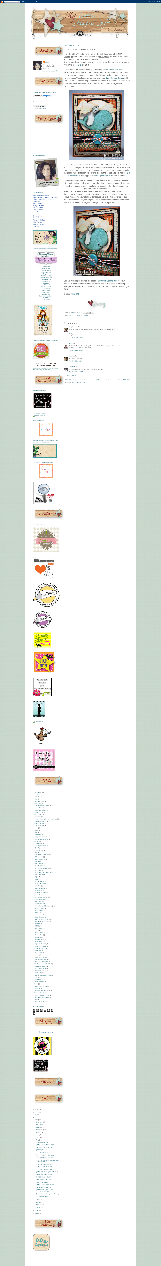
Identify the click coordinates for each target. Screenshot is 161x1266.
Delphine (46, 274)
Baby (36, 799)
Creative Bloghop (39, 823)
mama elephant (39, 863)
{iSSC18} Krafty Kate (42, 1142)
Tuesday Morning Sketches (42, 975)
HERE (78, 65)
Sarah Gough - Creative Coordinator (45, 197)
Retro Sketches (39, 899)
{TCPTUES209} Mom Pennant (45, 1184)
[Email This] (84, 313)
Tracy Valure (72, 327)
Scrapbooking (38, 910)
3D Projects (37, 792)
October (38, 1127)
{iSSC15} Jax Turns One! (43, 1179)
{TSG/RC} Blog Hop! (42, 1182)
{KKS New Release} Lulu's (44, 1167)
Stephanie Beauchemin (46, 296)
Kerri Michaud (37, 222)
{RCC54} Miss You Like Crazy (45, 1155)
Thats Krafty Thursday (40, 957)
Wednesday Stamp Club (41, 990)
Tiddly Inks (37, 973)
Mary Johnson (38, 210)
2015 (36, 1112)
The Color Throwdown (41, 961)
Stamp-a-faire (38, 932)
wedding (37, 988)
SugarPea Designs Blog (41, 195)
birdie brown (38, 803)
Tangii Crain (46, 298)
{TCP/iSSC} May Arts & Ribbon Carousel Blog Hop (45, 1190)
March (38, 1202)
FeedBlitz (43, 108)
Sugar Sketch (38, 941)
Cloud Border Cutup (114, 78)
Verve (36, 984)
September (39, 1130)
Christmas (37, 817)
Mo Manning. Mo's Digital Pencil (44, 872)
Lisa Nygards (46, 288)
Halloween (37, 843)
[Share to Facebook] (90, 313)
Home (97, 379)
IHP (35, 852)
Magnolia (37, 861)
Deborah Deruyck (46, 272)
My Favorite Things (40, 884)
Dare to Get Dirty (39, 825)
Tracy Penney (46, 299)
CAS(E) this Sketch (40, 810)
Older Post (126, 379)
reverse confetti (39, 901)
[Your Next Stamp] (46, 436)
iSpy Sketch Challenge (41, 855)
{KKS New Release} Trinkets (44, 1169)
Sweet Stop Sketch (40, 946)
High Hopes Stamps (40, 846)
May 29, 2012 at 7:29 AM (76, 350)
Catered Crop (38, 812)
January (39, 1207)
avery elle (37, 797)
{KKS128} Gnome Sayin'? (43, 1177)
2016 (36, 1109)
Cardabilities (38, 808)
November (39, 1124)
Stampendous (38, 935)
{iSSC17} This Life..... (42, 1150)
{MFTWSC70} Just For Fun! (44, 1187)
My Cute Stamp (39, 881)
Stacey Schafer (38, 218)
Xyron (36, 999)
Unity (36, 977)
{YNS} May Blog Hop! (42, 1196)
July (37, 1135)
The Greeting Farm (40, 968)
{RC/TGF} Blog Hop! (42, 1152)
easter (36, 830)
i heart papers (38, 850)
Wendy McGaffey (39, 220)
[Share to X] (88, 313)
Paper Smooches (39, 888)
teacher (36, 955)
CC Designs (38, 814)
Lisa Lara (36, 226)
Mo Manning (38, 870)
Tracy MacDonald (39, 212)
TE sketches (38, 953)
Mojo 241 (75, 294)
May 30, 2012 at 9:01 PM (76, 372)
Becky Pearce (46, 268)
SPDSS (36, 926)
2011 (36, 1210)
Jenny (72, 312)
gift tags (36, 841)
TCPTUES (75, 315)
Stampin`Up (38, 937)
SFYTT (36, 912)
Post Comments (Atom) (79, 382)
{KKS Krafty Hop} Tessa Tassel (45, 1157)
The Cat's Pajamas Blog (106, 281)
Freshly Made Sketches (41, 839)
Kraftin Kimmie (38, 859)
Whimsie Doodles (39, 993)
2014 (36, 1115)
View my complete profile (50, 71)
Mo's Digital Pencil (39, 875)
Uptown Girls (38, 979)
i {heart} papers (39, 848)
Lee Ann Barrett (46, 287)
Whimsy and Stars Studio (41, 995)
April (37, 1200)
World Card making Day (41, 997)
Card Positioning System (41, 805)
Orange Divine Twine (104, 176)
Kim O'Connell (38, 208)
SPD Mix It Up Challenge (41, 921)
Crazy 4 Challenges (40, 821)
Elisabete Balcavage (46, 277)
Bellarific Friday (39, 801)
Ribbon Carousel (39, 904)
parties (36, 895)
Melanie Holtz (46, 294)
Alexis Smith (46, 266)
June (38, 1137)
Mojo (70, 315)
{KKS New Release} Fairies (44, 1164)
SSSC (36, 930)
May (37, 1140)
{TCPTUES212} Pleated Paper (45, 1145)
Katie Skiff (72, 367)
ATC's (36, 794)
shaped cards (38, 915)
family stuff (37, 834)
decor (36, 828)
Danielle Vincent (46, 270)
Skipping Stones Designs (42, 919)
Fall (35, 832)
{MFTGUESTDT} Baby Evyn (44, 1147)
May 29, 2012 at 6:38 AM (76, 337)
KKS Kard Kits (38, 857)
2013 (36, 1117)
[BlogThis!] (86, 313)
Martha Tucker (46, 292)
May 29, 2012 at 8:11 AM (76, 361)
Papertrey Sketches (40, 892)
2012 (36, 1120)
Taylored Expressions (40, 948)
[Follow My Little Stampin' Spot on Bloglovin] (42, 97)
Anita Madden (37, 203)
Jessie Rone (46, 281)
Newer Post (67, 379)
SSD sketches (38, 928)
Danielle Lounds (38, 224)
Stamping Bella (39, 939)
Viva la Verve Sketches (41, 986)
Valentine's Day (39, 982)
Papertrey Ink (38, 890)
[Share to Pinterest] (93, 313)
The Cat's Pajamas (83, 315)
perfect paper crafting (40, 897)
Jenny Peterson (38, 206)
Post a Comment (71, 375)
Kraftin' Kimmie (46, 285)
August (38, 1132)
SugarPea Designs (40, 944)
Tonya (70, 343)
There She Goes (39, 970)
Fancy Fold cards (39, 837)
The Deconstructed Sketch (42, 964)
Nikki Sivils (37, 886)
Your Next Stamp (39, 1002)
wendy (71, 356)
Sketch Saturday (39, 917)
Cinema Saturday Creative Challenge (45, 819)
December (39, 1122)
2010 (36, 1213)
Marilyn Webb (46, 290)
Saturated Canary (39, 908)
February (39, 1205)
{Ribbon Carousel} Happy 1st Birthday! (47, 1194)
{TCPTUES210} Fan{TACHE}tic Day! (47, 1172)
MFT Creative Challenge (41, 868)
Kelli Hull (46, 283)
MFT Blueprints (38, 866)
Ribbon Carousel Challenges (43, 906)
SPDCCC (37, 924)
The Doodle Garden (40, 966)
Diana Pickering (46, 276)
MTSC (36, 879)
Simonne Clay (37, 216)
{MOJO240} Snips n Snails (44, 1174)
